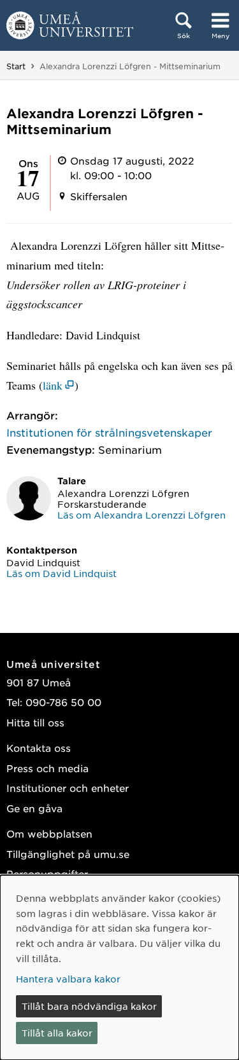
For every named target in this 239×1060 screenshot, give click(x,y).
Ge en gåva (34, 808)
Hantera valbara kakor (68, 978)
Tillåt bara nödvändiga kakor (89, 1006)
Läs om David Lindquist (61, 573)
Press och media (47, 768)
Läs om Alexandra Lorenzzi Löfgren (141, 514)
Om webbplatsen (49, 833)
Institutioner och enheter (67, 788)
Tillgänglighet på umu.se (67, 854)
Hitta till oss (35, 722)
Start (15, 66)
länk (52, 385)
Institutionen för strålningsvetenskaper (109, 432)
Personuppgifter (47, 873)
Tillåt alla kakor (57, 1032)
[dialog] (119, 967)
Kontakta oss (38, 748)
